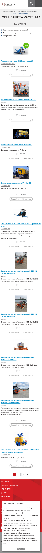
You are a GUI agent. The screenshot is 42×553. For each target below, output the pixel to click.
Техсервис (6, 497)
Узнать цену (27, 75)
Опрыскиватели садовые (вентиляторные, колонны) (20, 33)
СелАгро (3, 102)
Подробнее (15, 75)
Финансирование (10, 485)
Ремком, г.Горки (5, 147)
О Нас (4, 493)
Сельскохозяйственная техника (27, 11)
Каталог (12, 11)
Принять (21, 549)
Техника (5, 482)
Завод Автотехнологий (8, 63)
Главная (6, 11)
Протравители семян (10, 36)
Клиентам (6, 489)
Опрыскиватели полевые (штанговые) (15, 30)
